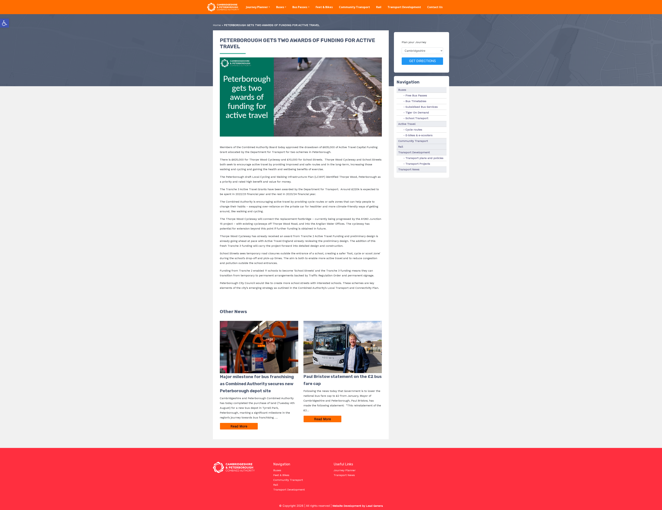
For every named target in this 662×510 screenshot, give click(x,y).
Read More (244, 426)
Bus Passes (299, 7)
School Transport (416, 118)
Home (217, 25)
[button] (4, 23)
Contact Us (435, 7)
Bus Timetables (415, 101)
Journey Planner (257, 7)
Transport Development (404, 7)
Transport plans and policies (424, 158)
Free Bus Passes (416, 95)
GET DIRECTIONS (422, 61)
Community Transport (354, 7)
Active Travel (406, 124)
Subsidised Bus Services (421, 106)
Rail (378, 7)
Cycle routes (413, 129)
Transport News (408, 169)
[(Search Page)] (454, 7)
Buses (280, 7)
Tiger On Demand (417, 112)
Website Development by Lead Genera (357, 505)
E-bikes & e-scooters (419, 135)
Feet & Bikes (324, 7)
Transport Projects (417, 163)
